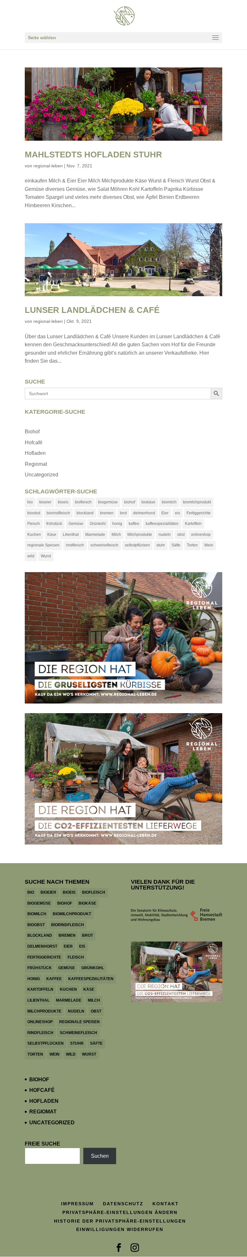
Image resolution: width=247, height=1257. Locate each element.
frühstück (54, 523)
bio (30, 502)
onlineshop (201, 534)
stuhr (160, 545)
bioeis (63, 502)
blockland (85, 513)
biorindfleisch (58, 513)
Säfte (175, 545)
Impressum (77, 1203)
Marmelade (95, 534)
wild (30, 556)
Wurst (46, 556)
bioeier (45, 502)
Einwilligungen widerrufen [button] (119, 1229)
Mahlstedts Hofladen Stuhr (93, 154)
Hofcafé (33, 442)
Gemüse (76, 523)
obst (181, 534)
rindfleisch (75, 545)
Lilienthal (71, 534)
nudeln (165, 534)
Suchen (100, 1156)
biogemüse (108, 502)
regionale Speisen (43, 545)
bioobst (33, 513)
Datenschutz (123, 1203)
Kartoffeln (193, 523)
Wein (208, 545)
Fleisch (33, 523)
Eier (165, 513)
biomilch (169, 502)
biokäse (148, 502)
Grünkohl (98, 523)
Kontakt (165, 1203)
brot (123, 513)
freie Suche (42, 1143)
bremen (107, 513)
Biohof (32, 431)
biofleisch (83, 502)
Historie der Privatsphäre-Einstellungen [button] (120, 1221)
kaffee (134, 523)
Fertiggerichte (199, 513)
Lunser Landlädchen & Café (92, 310)
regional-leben (48, 165)
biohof (129, 502)
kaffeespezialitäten (162, 523)
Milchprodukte (139, 534)
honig (117, 523)
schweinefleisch (104, 545)
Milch (116, 534)
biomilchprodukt (197, 502)
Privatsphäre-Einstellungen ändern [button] (120, 1212)
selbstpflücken (137, 545)
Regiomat (36, 464)
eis (177, 513)
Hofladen (35, 453)
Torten (192, 545)
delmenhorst (144, 513)
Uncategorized (41, 474)
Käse (51, 534)
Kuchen (34, 534)
